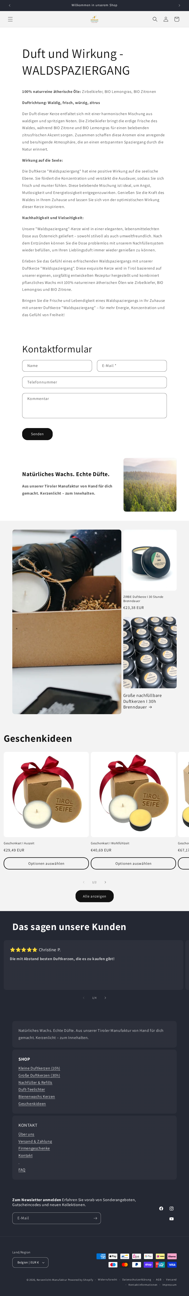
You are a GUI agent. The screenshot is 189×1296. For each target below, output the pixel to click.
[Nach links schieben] (83, 882)
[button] (10, 19)
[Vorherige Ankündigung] (9, 5)
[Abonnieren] (95, 1218)
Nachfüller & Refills (35, 1082)
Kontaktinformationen (143, 1284)
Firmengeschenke (34, 1148)
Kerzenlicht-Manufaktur (52, 1279)
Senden (37, 434)
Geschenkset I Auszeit (19, 843)
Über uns (26, 1134)
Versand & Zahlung (35, 1141)
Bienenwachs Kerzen (36, 1096)
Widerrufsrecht (107, 1279)
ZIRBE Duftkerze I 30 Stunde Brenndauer (143, 599)
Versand (171, 1279)
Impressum (169, 1284)
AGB (158, 1279)
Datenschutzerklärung (136, 1279)
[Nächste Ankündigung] (179, 5)
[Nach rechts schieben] (105, 882)
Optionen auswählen (46, 863)
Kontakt (25, 1155)
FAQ (22, 1169)
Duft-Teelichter (31, 1089)
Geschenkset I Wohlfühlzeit (110, 843)
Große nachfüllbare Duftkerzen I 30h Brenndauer (142, 701)
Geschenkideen (32, 1103)
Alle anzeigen (94, 896)
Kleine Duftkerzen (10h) (39, 1068)
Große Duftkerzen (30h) (39, 1075)
